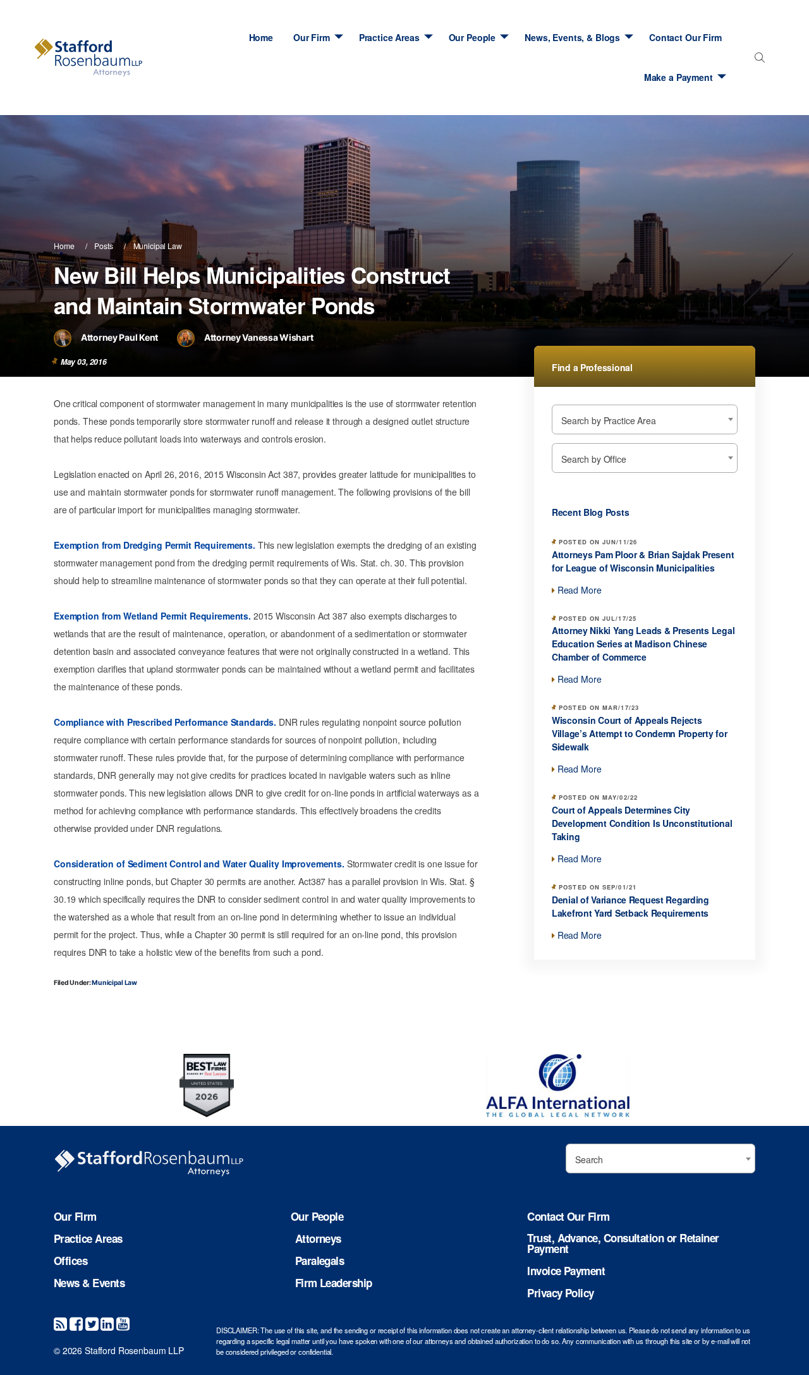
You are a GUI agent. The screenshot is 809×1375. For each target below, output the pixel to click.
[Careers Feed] (60, 1323)
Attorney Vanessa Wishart (258, 337)
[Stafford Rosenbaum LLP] (88, 57)
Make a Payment (678, 77)
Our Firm (311, 37)
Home (261, 37)
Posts (103, 245)
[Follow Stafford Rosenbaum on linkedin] (107, 1323)
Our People (472, 37)
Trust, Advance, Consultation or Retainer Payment (623, 1243)
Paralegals (319, 1261)
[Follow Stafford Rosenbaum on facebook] (76, 1323)
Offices (70, 1261)
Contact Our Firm (685, 37)
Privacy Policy (560, 1293)
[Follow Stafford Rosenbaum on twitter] (92, 1323)
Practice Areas (389, 37)
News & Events (89, 1283)
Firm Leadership (333, 1283)
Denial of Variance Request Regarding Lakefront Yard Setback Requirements (630, 906)
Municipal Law (157, 245)
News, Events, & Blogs (572, 37)
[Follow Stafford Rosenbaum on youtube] (123, 1323)
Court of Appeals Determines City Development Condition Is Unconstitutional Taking (642, 823)
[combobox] (757, 61)
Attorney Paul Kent (119, 337)
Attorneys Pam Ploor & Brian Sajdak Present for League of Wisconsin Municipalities (643, 561)
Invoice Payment (566, 1271)
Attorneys (318, 1238)
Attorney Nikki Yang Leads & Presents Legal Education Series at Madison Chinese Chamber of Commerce (643, 643)
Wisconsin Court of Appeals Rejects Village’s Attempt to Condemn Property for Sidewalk (639, 733)
